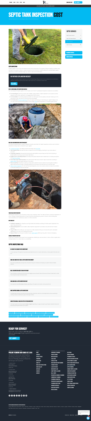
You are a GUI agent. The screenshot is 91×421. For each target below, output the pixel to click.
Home (37, 352)
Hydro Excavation (71, 385)
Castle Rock (26, 406)
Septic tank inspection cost (13, 316)
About (24, 2)
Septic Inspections (70, 41)
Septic (18, 2)
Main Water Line (54, 369)
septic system (35, 233)
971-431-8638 (11, 380)
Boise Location (11, 382)
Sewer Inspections (71, 377)
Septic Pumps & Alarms (70, 35)
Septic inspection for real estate (44, 316)
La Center (62, 406)
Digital (15, 415)
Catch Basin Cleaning (71, 375)
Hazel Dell (51, 406)
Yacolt (36, 408)
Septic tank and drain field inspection (37, 314)
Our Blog (38, 369)
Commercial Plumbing (55, 377)
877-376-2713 (11, 386)
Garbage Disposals (55, 385)
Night (12, 415)
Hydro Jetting (54, 361)
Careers (38, 371)
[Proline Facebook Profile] (12, 395)
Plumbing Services (70, 53)
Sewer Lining (70, 381)
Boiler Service (54, 389)
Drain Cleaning (54, 354)
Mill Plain (69, 406)
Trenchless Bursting (71, 373)
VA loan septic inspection (50, 312)
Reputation (38, 361)
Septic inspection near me (54, 316)
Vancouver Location (12, 363)
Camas (23, 406)
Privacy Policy (72, 415)
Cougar (34, 406)
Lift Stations (70, 379)
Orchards (73, 406)
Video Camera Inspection (15, 166)
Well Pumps (53, 373)
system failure (13, 161)
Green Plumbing (70, 354)
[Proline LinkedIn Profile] (24, 395)
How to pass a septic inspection (30, 312)
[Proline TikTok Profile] (17, 395)
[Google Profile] (9, 395)
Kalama (58, 406)
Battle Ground (14, 406)
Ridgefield (79, 406)
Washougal (29, 408)
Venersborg (24, 408)
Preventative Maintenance (56, 381)
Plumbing (10, 2)
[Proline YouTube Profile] (21, 395)
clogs (36, 101)
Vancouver (20, 408)
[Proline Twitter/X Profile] (19, 395)
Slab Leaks (53, 358)
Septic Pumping (69, 44)
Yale (38, 408)
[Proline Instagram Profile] (14, 395)
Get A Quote (14, 84)
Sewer (14, 2)
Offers (21, 2)
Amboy (10, 406)
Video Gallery (39, 367)
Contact (38, 373)
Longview (66, 406)
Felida (42, 406)
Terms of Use (67, 415)
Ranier (76, 406)
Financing (38, 358)
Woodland (33, 408)
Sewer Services (69, 57)
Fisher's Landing (46, 406)
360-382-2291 (69, 2)
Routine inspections (22, 100)
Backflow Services (55, 387)
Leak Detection (54, 367)
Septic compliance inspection (19, 312)
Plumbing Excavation (55, 379)
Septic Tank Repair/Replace (71, 38)
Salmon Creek (15, 408)
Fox (13, 415)
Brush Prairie (19, 406)
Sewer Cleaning (70, 387)
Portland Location (12, 369)
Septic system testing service (40, 312)
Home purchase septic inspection (33, 316)
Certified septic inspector (22, 316)
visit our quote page (15, 333)
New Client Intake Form (41, 365)
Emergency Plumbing (55, 352)
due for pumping (16, 158)
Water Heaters (54, 356)
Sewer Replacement (71, 371)
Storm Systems (54, 365)
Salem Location (11, 376)
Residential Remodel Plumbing (57, 375)
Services (38, 354)
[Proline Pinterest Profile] (26, 395)
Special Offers (39, 356)
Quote (77, 2)
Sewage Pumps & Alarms (72, 369)
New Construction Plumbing (57, 363)
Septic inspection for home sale (26, 314)
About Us (38, 363)
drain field (38, 148)
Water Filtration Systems (72, 358)
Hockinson (55, 406)
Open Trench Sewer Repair (72, 383)
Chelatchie (30, 406)
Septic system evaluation (49, 314)
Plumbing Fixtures (71, 356)
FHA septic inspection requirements (14, 314)
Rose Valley (11, 408)
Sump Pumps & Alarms (55, 371)
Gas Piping (69, 352)
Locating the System (14, 148)
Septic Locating (11, 312)
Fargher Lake (38, 406)
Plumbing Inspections (55, 383)
